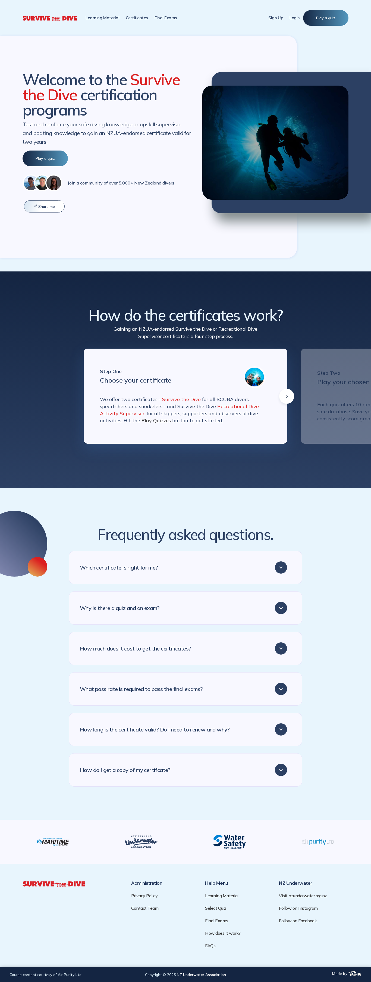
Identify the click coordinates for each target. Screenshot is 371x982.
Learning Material (102, 17)
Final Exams (216, 920)
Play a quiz (325, 17)
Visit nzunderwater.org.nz (303, 895)
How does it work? (223, 933)
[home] (50, 18)
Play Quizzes (157, 420)
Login (295, 17)
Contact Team (144, 908)
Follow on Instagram (298, 908)
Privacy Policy (144, 895)
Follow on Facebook (298, 920)
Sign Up (275, 17)
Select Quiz (215, 908)
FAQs (210, 945)
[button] (136, 18)
